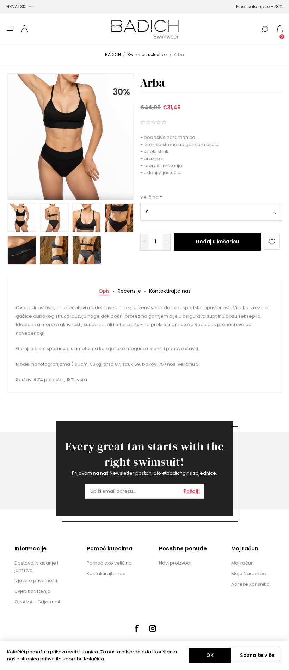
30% (121, 92)
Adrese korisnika (250, 584)
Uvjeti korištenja (32, 591)
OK (210, 655)
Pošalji (192, 491)
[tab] (104, 291)
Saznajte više (257, 655)
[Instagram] (153, 628)
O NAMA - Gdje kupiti (37, 601)
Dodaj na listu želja (272, 242)
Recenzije (129, 290)
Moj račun (242, 563)
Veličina (150, 197)
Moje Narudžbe (248, 573)
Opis (104, 290)
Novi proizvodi (175, 563)
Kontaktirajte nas (170, 290)
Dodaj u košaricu (217, 241)
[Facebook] (136, 628)
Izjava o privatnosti (35, 580)
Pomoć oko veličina (109, 563)
